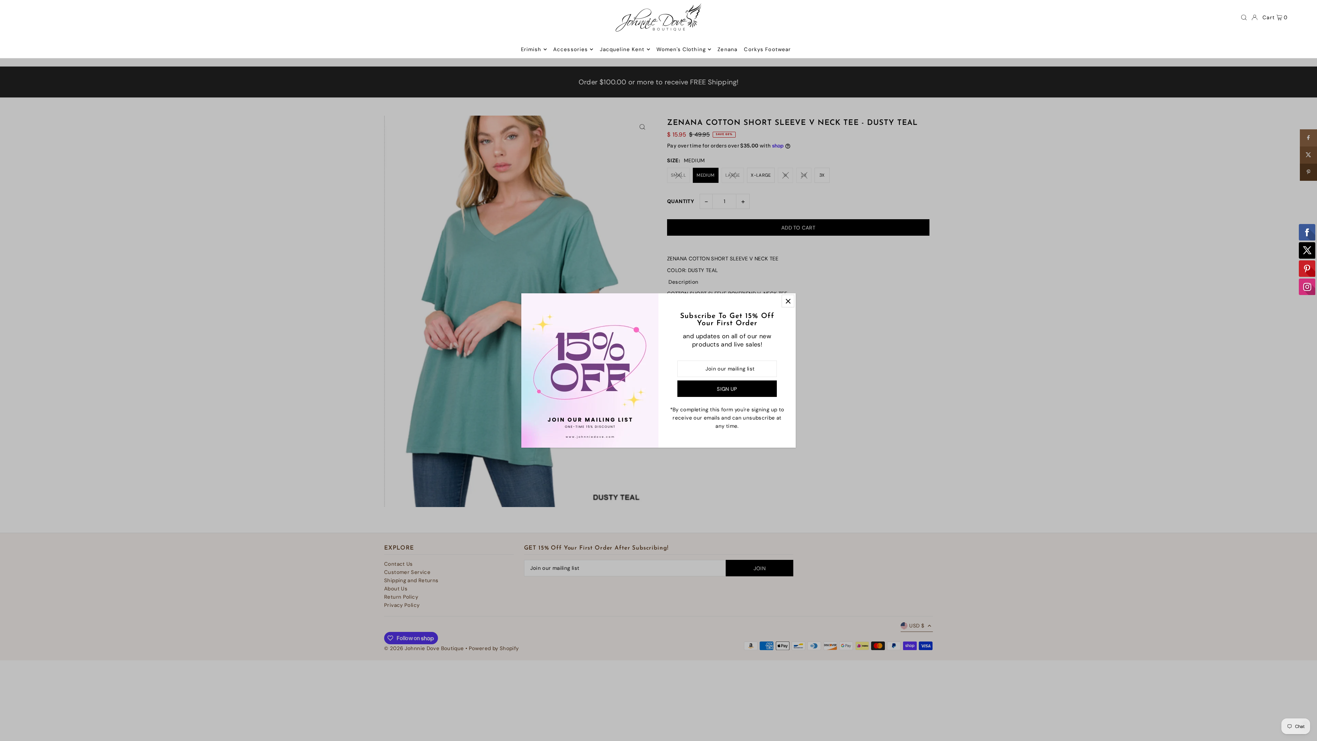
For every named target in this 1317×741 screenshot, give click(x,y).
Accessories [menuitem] (570, 49)
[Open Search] (1244, 17)
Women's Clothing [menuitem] (681, 49)
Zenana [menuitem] (727, 49)
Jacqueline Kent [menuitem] (622, 49)
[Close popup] (788, 301)
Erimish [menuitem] (531, 49)
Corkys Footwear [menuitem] (767, 49)
